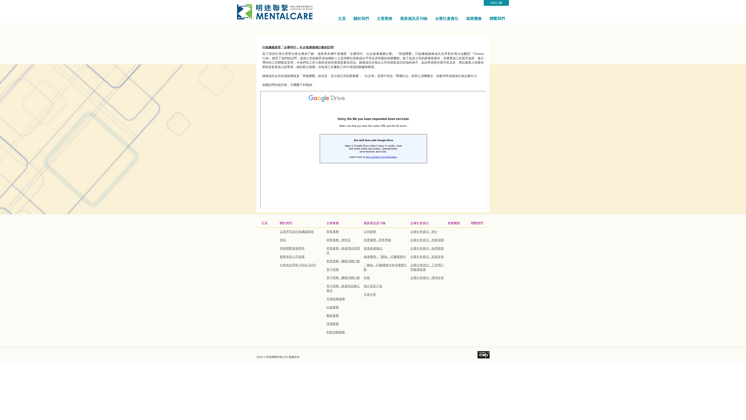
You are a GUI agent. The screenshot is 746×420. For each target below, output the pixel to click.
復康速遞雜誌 (373, 248)
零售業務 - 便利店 (338, 240)
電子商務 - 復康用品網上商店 (343, 288)
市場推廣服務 (335, 299)
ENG (494, 2)
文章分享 (370, 294)
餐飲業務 (332, 315)
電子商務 (332, 269)
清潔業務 (332, 324)
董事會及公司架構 (292, 256)
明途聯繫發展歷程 (292, 248)
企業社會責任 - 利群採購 (427, 240)
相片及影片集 (373, 286)
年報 (367, 277)
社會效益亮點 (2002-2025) (298, 265)
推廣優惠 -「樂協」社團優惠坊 (385, 256)
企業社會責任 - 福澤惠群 (427, 248)
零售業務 (332, 231)
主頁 (264, 223)
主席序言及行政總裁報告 (297, 231)
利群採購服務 (335, 332)
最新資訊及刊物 (374, 223)
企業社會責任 (419, 223)
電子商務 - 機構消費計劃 (343, 277)
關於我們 (286, 223)
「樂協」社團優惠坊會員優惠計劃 (385, 267)
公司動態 (370, 231)
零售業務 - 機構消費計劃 (343, 261)
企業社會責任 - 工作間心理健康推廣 (427, 267)
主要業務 (332, 223)
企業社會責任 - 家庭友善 (427, 256)
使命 (283, 240)
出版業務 (332, 307)
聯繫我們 (477, 223)
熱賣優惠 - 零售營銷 (377, 240)
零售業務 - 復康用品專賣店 (343, 251)
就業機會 (454, 223)
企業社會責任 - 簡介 (424, 231)
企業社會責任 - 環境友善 (427, 277)
